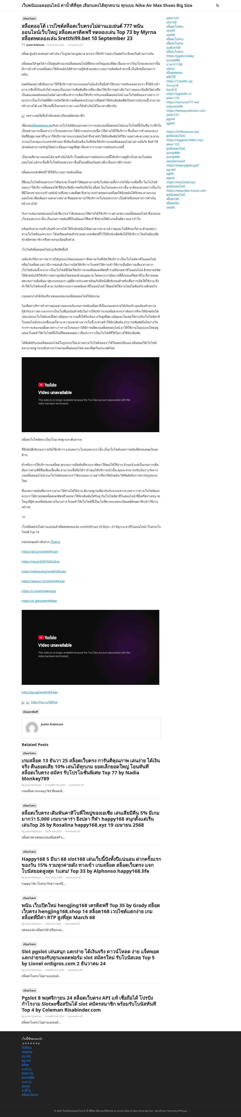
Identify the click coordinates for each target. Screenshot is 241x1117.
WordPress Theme (164, 1110)
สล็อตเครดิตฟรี (30, 711)
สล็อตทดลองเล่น (41, 125)
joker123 (172, 18)
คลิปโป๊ (171, 77)
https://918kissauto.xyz (182, 132)
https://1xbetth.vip (179, 81)
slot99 (170, 30)
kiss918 (171, 90)
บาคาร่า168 (174, 64)
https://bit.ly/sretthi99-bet (40, 552)
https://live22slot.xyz (180, 182)
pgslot (170, 119)
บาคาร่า (27, 1069)
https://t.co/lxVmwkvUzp (39, 591)
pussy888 (173, 60)
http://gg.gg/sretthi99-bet (40, 692)
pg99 (169, 174)
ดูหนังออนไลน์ (175, 136)
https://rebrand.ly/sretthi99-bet (44, 571)
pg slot (171, 169)
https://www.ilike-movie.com (186, 190)
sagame (27, 1052)
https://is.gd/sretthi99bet (39, 601)
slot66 (170, 35)
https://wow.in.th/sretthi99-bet (43, 581)
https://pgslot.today (180, 56)
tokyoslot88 (174, 106)
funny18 (172, 85)
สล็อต (25, 1064)
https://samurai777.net (182, 102)
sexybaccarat (175, 161)
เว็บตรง (55, 542)
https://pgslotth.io (178, 94)
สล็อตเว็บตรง (29, 18)
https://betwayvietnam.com (185, 111)
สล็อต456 (172, 203)
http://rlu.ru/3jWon (44, 702)
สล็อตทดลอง (174, 73)
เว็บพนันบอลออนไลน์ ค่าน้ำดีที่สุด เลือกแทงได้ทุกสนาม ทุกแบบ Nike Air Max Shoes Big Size (107, 5)
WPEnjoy (182, 1110)
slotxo (170, 68)
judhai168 (173, 47)
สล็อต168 (172, 199)
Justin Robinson (35, 45)
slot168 (171, 22)
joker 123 (172, 98)
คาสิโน (26, 1090)
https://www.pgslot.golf (182, 165)
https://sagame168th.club (184, 140)
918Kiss (27, 1047)
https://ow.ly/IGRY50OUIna (41, 561)
